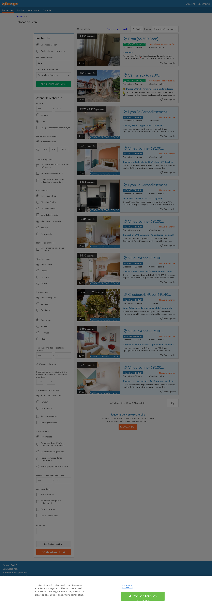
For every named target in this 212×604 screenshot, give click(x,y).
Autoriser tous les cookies (143, 597)
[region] (106, 590)
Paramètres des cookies (127, 586)
